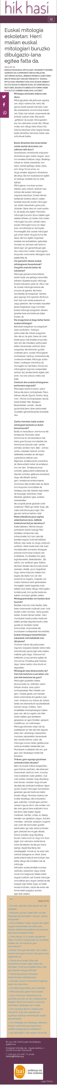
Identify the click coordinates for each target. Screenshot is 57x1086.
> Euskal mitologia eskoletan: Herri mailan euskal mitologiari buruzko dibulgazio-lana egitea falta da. (28, 953)
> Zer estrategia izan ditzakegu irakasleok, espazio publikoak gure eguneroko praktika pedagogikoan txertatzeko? (28, 1025)
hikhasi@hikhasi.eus (15, 1056)
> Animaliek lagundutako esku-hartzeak (26, 988)
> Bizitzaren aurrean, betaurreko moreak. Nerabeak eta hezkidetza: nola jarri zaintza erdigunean (28, 916)
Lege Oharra (47, 1081)
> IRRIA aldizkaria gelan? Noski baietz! (25, 992)
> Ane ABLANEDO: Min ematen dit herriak (27, 1033)
